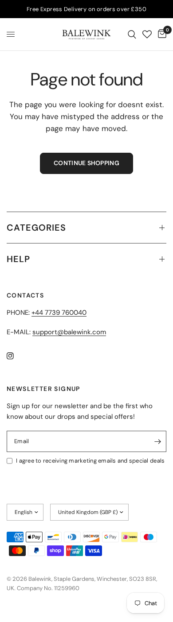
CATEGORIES (36, 227)
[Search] (132, 34)
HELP (18, 259)
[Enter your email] (157, 441)
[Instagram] (16, 356)
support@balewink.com (69, 332)
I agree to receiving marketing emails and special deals (90, 460)
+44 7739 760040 (58, 312)
